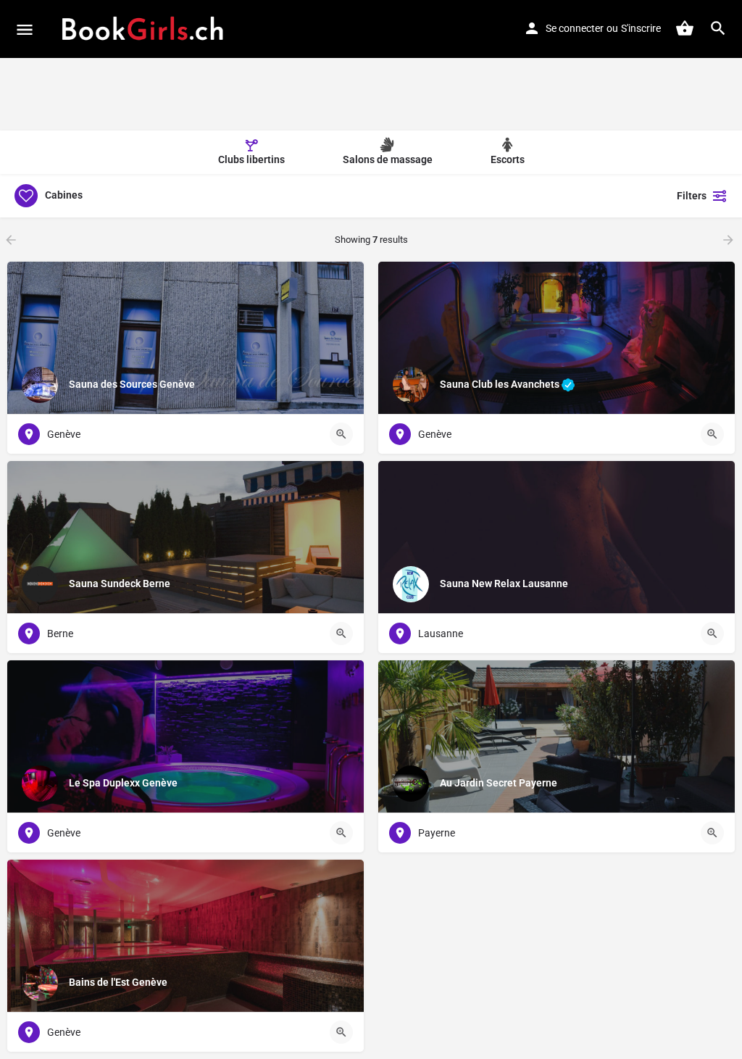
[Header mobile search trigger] (718, 28)
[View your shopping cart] (684, 28)
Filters (691, 196)
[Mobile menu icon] (24, 29)
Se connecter (575, 28)
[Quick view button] (341, 434)
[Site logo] (143, 29)
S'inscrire (641, 28)
